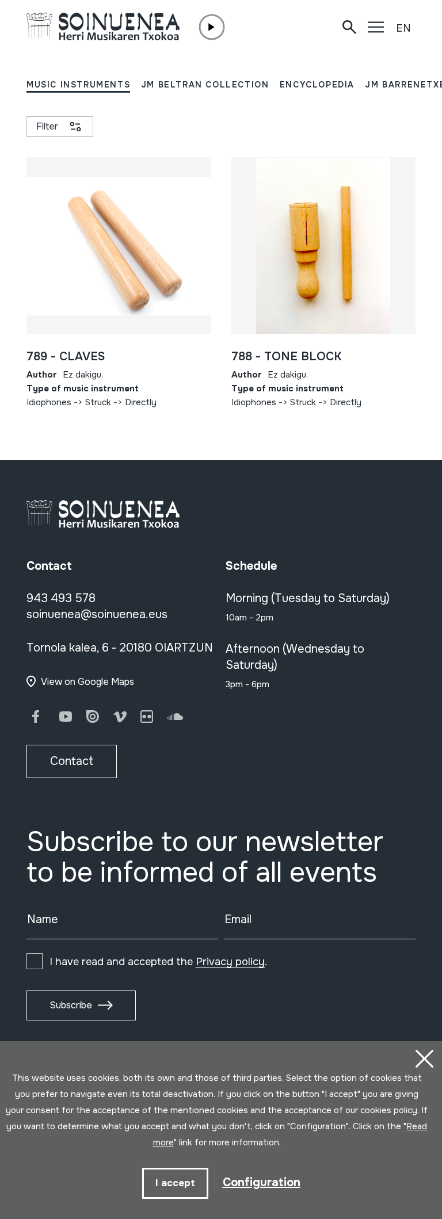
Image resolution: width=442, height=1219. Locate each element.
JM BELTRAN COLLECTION (205, 84)
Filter (47, 126)
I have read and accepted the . (158, 961)
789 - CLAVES (65, 356)
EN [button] (403, 28)
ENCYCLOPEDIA (317, 84)
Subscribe (70, 1005)
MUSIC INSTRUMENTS (78, 84)
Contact (71, 761)
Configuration (261, 1182)
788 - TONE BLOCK (286, 356)
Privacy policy (230, 961)
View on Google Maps (87, 682)
